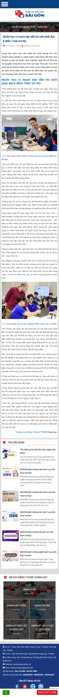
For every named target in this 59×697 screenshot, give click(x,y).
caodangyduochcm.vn (22, 664)
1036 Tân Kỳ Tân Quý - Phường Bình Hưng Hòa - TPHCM (32, 654)
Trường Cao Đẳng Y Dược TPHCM (31, 432)
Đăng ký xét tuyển (47, 692)
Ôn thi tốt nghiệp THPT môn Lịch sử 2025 (37, 324)
